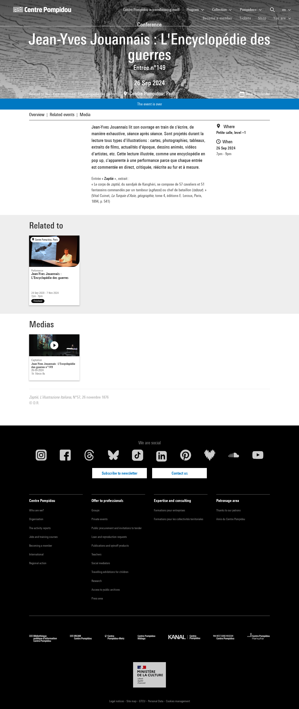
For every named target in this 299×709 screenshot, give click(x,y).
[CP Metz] (118, 641)
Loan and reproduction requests (109, 537)
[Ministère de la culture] (149, 675)
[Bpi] (46, 641)
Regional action (37, 563)
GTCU (142, 701)
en (284, 9)
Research (96, 581)
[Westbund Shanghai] (227, 641)
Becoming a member (40, 545)
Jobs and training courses (43, 537)
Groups (95, 510)
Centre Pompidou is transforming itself (153, 9)
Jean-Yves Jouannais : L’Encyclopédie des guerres (81, 94)
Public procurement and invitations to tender (116, 528)
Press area (97, 598)
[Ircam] (84, 641)
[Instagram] (41, 456)
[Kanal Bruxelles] (187, 641)
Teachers (96, 554)
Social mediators (100, 563)
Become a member (219, 18)
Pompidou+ (249, 9)
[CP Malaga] (150, 641)
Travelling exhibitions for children (109, 572)
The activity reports (40, 528)
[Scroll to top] (289, 699)
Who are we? (36, 510)
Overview (36, 114)
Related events (62, 114)
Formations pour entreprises (169, 510)
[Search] (272, 9)
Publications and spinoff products (110, 545)
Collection (220, 9)
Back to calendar (258, 94)
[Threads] (89, 456)
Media (85, 114)
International (36, 554)
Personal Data (156, 701)
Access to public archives (105, 589)
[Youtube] (258, 456)
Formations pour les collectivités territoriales (178, 519)
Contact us (180, 473)
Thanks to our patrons (228, 510)
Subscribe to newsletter (119, 473)
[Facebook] (65, 456)
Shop (264, 18)
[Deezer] (210, 456)
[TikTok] (137, 456)
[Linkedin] (162, 456)
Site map (132, 701)
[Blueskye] (113, 456)
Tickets (245, 18)
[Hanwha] (258, 641)
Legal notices (117, 701)
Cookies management (178, 701)
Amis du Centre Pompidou (230, 519)
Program (193, 9)
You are (280, 18)
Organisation (36, 519)
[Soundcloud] (234, 456)
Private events (99, 519)
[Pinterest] (186, 456)
